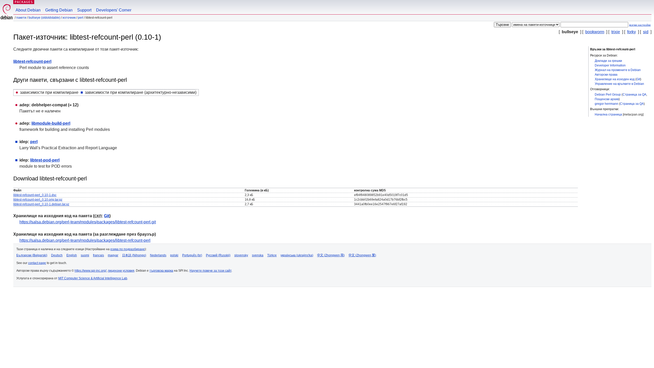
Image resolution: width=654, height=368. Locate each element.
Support (84, 10)
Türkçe (272, 255)
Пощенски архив (607, 99)
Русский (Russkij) (218, 255)
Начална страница (608, 114)
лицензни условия (121, 270)
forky (631, 32)
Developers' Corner (113, 10)
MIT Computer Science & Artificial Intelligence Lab (92, 278)
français (98, 255)
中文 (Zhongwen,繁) (362, 255)
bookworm (594, 32)
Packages (24, 2)
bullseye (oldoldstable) (44, 17)
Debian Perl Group (608, 94)
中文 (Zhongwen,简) (331, 255)
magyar (113, 255)
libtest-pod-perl (45, 160)
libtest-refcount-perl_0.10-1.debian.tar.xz (41, 204)
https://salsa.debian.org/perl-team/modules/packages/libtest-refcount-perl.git (87, 222)
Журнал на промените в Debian (618, 70)
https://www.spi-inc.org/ (90, 270)
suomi (85, 255)
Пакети (21, 17)
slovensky (241, 255)
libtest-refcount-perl (32, 61)
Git (638, 79)
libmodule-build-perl (50, 123)
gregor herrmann (606, 104)
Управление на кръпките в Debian (619, 84)
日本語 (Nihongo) (134, 255)
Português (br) (192, 255)
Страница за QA (634, 94)
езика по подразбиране (127, 249)
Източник (69, 17)
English (71, 255)
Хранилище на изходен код (615, 79)
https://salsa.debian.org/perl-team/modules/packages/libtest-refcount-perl (84, 240)
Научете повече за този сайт (210, 270)
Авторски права (606, 74)
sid (645, 32)
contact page (37, 263)
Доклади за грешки (608, 61)
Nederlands (158, 255)
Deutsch (57, 255)
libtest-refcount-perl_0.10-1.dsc (34, 195)
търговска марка (161, 270)
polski (174, 255)
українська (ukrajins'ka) (297, 255)
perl (80, 17)
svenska (257, 255)
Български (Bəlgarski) (31, 255)
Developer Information (610, 65)
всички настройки (640, 25)
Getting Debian (59, 10)
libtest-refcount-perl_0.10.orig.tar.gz (37, 199)
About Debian (28, 10)
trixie (615, 32)
